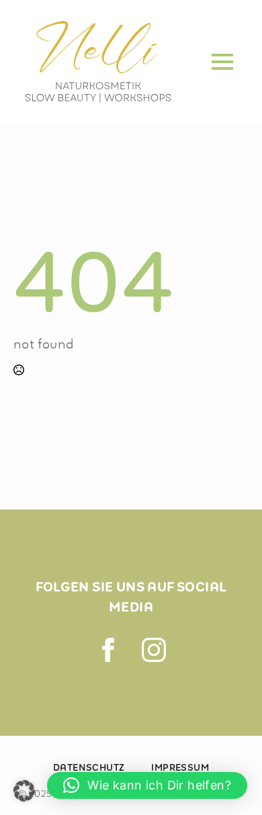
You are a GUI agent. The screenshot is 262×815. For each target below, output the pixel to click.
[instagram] (154, 650)
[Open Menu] (222, 62)
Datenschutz (88, 767)
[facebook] (108, 650)
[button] (24, 791)
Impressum (180, 767)
